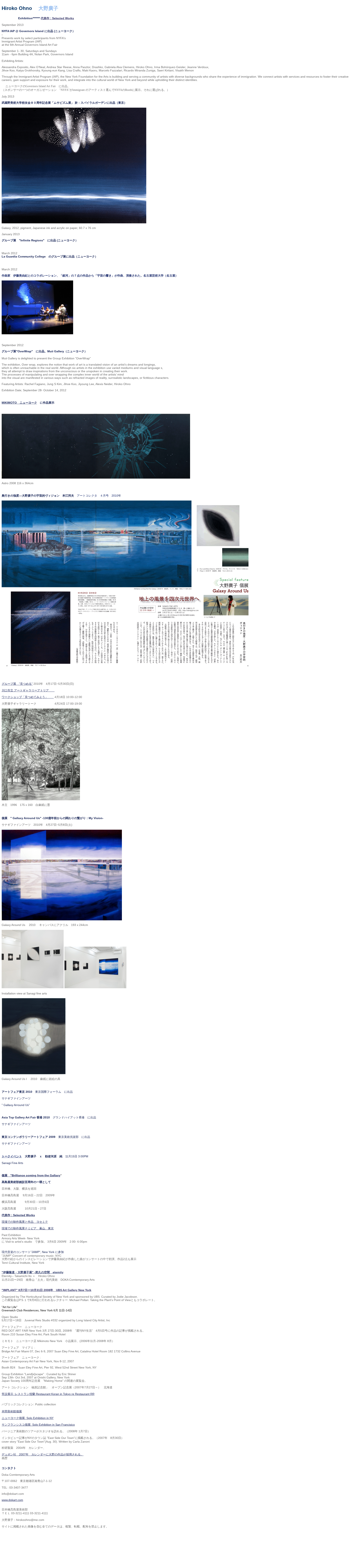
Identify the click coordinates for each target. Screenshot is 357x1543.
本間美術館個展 (12, 1411)
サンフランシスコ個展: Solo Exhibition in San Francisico (38, 1424)
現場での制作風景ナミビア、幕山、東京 (28, 1228)
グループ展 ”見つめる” (17, 683)
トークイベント (12, 1156)
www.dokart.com (12, 1500)
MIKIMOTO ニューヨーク (19, 402)
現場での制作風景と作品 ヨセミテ (25, 1221)
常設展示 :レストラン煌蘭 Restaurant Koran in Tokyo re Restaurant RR (48, 1394)
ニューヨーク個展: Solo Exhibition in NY (28, 1418)
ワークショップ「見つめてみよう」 (28, 697)
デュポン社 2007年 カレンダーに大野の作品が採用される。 (42, 1454)
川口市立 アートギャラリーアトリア (28, 690)
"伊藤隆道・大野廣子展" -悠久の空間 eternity (32, 1272)
